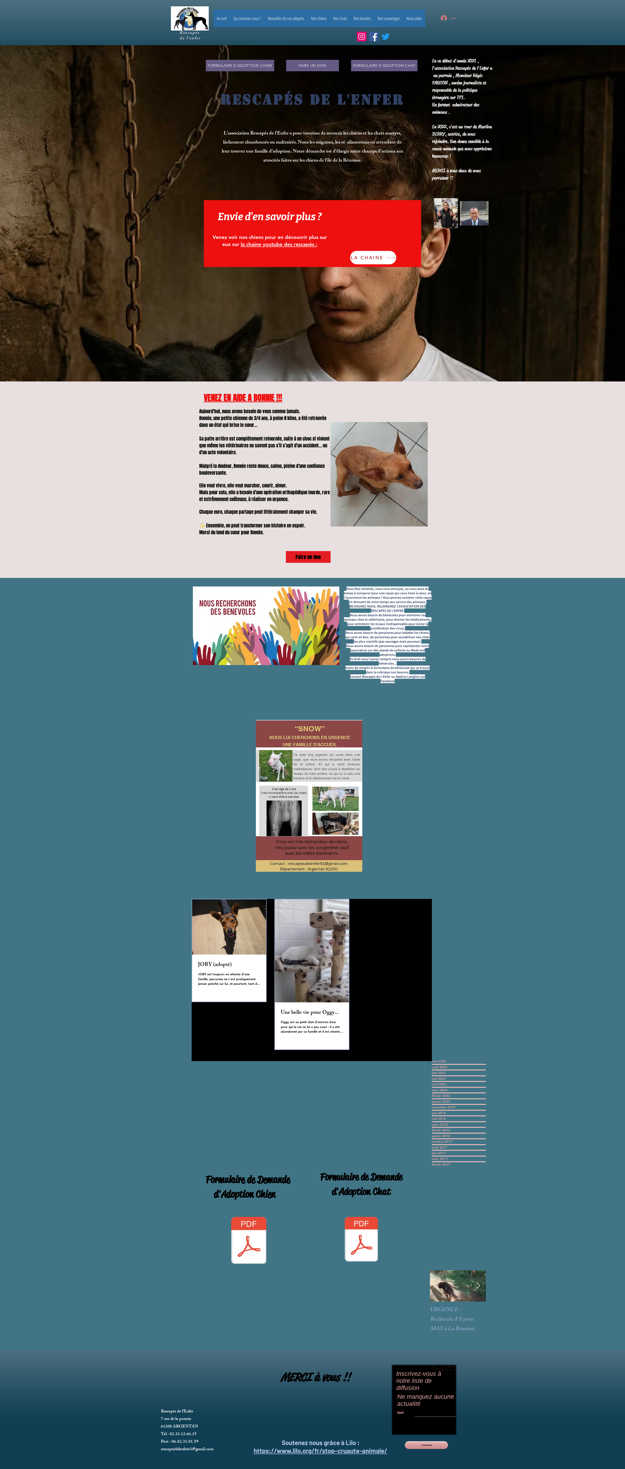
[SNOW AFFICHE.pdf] (309, 796)
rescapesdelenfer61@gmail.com (187, 1449)
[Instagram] (361, 36)
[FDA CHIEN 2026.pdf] (248, 1241)
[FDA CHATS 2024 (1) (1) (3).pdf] (361, 1240)
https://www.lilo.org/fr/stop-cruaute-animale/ (320, 1450)
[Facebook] (373, 36)
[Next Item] (478, 1286)
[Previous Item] (438, 1286)
